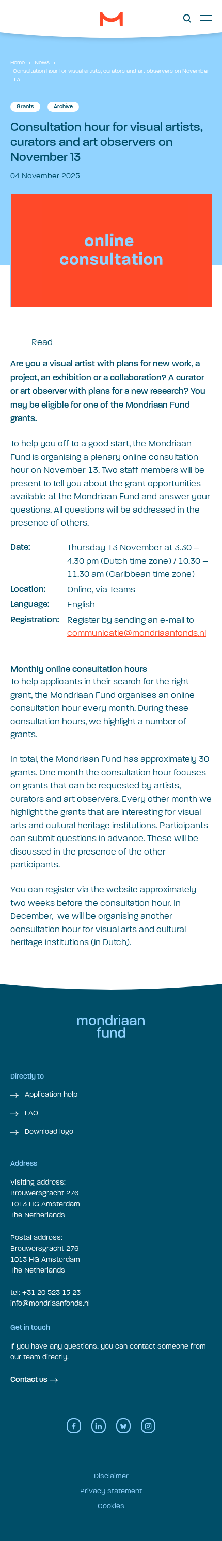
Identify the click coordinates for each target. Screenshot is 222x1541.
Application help (50, 1094)
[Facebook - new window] (74, 1425)
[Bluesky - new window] (123, 1425)
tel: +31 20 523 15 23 (45, 1292)
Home (17, 62)
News (42, 62)
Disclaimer (111, 1476)
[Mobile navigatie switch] (206, 17)
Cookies (111, 1506)
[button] (187, 18)
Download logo (48, 1131)
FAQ (30, 1113)
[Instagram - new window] (148, 1425)
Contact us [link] (28, 1380)
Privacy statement (111, 1491)
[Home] (111, 19)
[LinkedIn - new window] (98, 1425)
